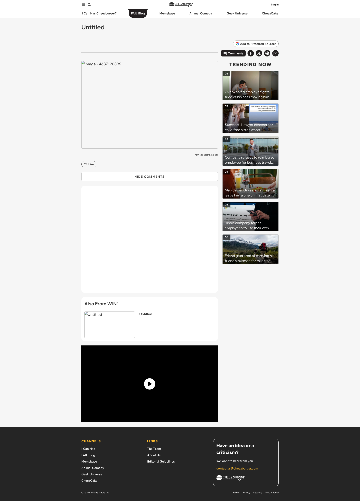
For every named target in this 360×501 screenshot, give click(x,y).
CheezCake (89, 480)
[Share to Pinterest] (267, 53)
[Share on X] (259, 53)
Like (91, 164)
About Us (153, 455)
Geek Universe (91, 474)
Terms (236, 492)
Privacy (246, 492)
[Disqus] (149, 241)
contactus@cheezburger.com (237, 468)
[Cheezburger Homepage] (181, 4)
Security (257, 492)
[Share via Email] (275, 53)
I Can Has (88, 449)
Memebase (89, 461)
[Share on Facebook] (251, 53)
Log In (275, 4)
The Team (154, 449)
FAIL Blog (88, 455)
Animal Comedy (92, 468)
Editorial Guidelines (161, 461)
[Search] (89, 4)
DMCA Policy (272, 492)
